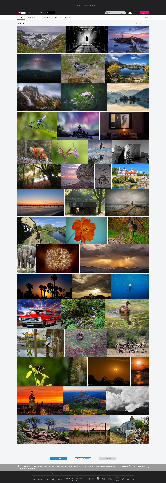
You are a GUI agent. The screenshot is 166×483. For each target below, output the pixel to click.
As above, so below (106, 137)
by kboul (64, 187)
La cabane (69, 213)
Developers (73, 473)
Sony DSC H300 (116, 441)
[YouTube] (128, 479)
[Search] (106, 12)
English (130, 473)
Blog (51, 473)
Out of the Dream (23, 354)
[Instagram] (132, 479)
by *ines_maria (70, 52)
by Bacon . (113, 442)
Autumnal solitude (23, 108)
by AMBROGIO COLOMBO (59, 162)
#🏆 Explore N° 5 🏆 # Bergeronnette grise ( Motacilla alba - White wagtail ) (77, 80)
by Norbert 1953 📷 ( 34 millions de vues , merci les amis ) (75, 81)
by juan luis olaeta (21, 187)
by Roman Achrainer (117, 187)
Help (107, 473)
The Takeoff (92, 160)
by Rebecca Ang (73, 442)
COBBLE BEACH (22, 50)
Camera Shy (112, 241)
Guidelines (96, 473)
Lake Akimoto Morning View (116, 108)
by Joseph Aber (112, 242)
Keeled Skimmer (22, 137)
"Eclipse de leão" (42, 270)
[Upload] (130, 12)
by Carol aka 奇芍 (71, 242)
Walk (18, 241)
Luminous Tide (134, 382)
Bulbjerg (64, 186)
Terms (47, 479)
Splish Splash (110, 325)
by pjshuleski (20, 52)
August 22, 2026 (59, 459)
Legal (33, 479)
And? (18, 382)
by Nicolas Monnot (21, 110)
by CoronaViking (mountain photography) (115, 81)
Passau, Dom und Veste (120, 186)
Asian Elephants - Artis (20, 270)
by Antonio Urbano (21, 297)
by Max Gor (98, 187)
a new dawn (21, 213)
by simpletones (20, 413)
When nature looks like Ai (66, 137)
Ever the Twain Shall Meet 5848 (75, 354)
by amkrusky (61, 138)
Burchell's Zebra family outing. (117, 354)
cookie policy (32, 468)
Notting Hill (98, 186)
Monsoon (83, 270)
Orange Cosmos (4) (73, 241)
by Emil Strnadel (67, 413)
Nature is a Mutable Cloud (81, 296)
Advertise (61, 473)
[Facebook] (123, 479)
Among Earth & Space (24, 80)
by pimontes (109, 214)
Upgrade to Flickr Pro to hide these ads (83, 5)
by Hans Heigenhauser (93, 384)
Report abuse (118, 473)
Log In (136, 13)
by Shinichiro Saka (112, 110)
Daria (71, 382)
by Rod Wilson (20, 327)
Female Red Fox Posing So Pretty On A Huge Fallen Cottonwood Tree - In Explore (28, 160)
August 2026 (21, 441)
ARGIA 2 (19, 186)
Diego (108, 213)
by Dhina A (64, 110)
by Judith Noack (21, 214)
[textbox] (117, 12)
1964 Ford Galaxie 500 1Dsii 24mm (28, 325)
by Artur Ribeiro (103, 138)
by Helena (19, 242)
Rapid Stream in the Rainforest (71, 325)
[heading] (21, 13)
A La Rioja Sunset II (76, 441)
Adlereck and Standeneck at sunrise (75, 411)
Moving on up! (116, 296)
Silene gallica (57, 160)
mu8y (108, 411)
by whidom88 (92, 162)
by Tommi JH (134, 384)
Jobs (42, 473)
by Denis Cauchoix (70, 214)
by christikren (116, 162)
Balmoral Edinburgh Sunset (25, 411)
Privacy (40, 479)
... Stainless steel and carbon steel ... (124, 160)
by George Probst (115, 297)
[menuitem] (50, 13)
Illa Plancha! (112, 50)
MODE (40, 13)
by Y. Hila (64, 327)
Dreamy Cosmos (67, 108)
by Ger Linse (20, 355)
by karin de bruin (113, 52)
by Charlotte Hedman (111, 327)
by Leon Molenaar (112, 355)
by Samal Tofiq (20, 81)
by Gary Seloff (83, 271)
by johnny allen (21, 442)
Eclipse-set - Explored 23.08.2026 (98, 382)
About (34, 473)
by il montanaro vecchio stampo (114, 413)
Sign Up (144, 13)
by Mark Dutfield (21, 138)
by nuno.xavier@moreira (42, 271)
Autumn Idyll (110, 80)
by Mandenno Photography (20, 271)
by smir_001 (76, 297)
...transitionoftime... (73, 50)
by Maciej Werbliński (72, 384)
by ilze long (20, 384)
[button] (58, 52)
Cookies (85, 473)
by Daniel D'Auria (69, 355)
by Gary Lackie (20, 162)
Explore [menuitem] (31, 13)
